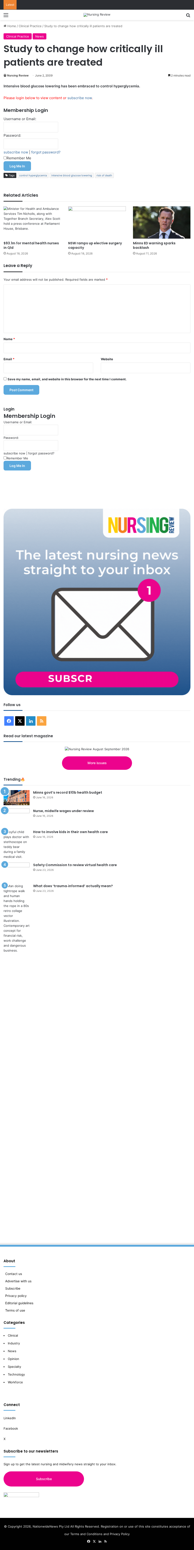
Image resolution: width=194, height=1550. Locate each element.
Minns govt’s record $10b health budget (67, 792)
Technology (16, 1374)
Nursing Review (18, 75)
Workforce (15, 1382)
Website (107, 359)
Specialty (14, 1366)
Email (9, 359)
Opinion (13, 1359)
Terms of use (15, 1310)
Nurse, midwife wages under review (63, 811)
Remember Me (19, 158)
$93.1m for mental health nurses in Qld (31, 245)
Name (9, 339)
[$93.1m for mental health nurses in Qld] (32, 222)
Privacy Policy (120, 1534)
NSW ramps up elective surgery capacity (95, 245)
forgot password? (46, 152)
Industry (14, 1343)
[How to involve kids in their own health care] (17, 844)
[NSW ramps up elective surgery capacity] (97, 222)
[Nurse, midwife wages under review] (17, 817)
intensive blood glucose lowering (71, 175)
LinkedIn (10, 1418)
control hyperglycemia (33, 175)
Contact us (13, 1274)
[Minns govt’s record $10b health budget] (17, 797)
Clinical (13, 1335)
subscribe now (79, 98)
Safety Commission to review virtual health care (75, 865)
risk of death (104, 175)
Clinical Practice (30, 26)
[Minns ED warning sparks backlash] (161, 222)
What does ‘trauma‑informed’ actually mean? (73, 886)
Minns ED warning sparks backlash (154, 245)
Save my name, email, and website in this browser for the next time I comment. (67, 379)
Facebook (11, 1428)
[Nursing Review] (97, 15)
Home (11, 26)
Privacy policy (16, 1296)
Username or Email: (20, 119)
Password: (12, 135)
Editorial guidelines (19, 1303)
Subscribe (12, 1288)
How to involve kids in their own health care (70, 832)
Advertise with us (18, 1281)
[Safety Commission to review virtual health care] (17, 871)
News (39, 36)
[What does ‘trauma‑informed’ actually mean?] (17, 1061)
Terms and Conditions (86, 1534)
